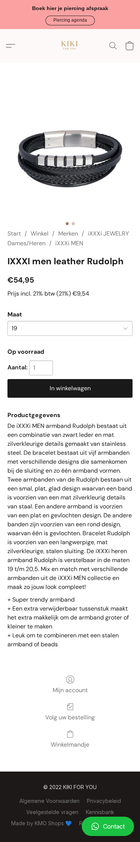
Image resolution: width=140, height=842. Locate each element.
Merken (68, 233)
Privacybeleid (104, 801)
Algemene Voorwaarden (49, 801)
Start (14, 233)
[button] (70, 20)
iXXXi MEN (69, 243)
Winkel (40, 233)
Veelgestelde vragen (52, 812)
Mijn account (70, 690)
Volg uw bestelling (70, 717)
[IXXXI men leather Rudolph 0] (70, 154)
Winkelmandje (70, 744)
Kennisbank (100, 812)
